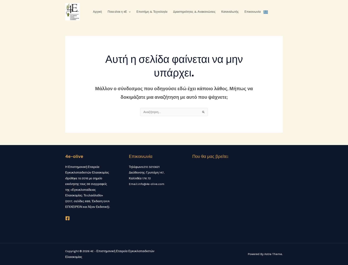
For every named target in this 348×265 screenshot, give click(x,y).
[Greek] (266, 11)
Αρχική (97, 11)
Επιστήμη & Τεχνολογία (151, 11)
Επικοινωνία (253, 11)
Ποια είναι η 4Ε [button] (117, 11)
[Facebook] (67, 218)
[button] (129, 11)
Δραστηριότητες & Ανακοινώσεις (194, 11)
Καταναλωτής (230, 11)
